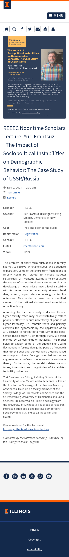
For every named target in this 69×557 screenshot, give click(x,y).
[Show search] (14, 29)
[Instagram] (15, 476)
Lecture (11, 197)
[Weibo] (40, 476)
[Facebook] (22, 29)
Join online (13, 192)
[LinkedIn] (23, 476)
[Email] (37, 29)
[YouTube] (49, 476)
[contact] (53, 29)
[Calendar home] (6, 29)
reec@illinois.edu (34, 246)
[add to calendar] (45, 29)
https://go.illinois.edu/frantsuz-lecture (26, 429)
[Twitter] (30, 29)
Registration (31, 234)
